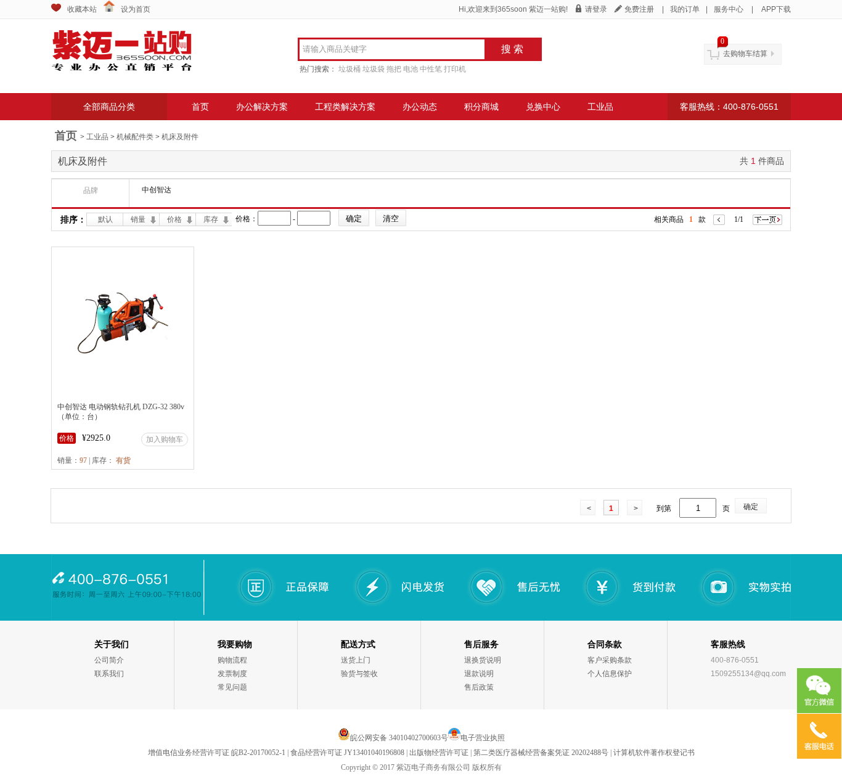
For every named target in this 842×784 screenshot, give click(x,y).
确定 (750, 506)
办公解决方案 (262, 107)
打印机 (455, 69)
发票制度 (232, 673)
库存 (210, 219)
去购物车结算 (745, 53)
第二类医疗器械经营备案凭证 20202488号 (540, 752)
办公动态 (420, 107)
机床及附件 (179, 137)
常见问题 (232, 687)
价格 (174, 219)
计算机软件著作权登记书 (654, 752)
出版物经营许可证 (438, 752)
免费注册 (639, 9)
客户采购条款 (609, 660)
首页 (200, 107)
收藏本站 (82, 9)
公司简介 (109, 660)
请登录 (596, 9)
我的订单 (685, 9)
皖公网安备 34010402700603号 (399, 737)
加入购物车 (164, 439)
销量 (138, 219)
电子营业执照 (482, 737)
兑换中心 (543, 107)
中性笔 (431, 69)
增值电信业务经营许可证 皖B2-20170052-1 (216, 752)
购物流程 (232, 660)
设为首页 (135, 9)
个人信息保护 (609, 673)
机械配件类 (134, 137)
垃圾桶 (349, 69)
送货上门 (355, 660)
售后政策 (479, 687)
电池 (410, 69)
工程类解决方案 (345, 107)
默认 (105, 219)
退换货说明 (482, 660)
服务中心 (728, 9)
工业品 (600, 107)
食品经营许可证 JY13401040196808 (347, 752)
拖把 (393, 69)
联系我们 (109, 673)
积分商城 (481, 107)
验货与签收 (359, 673)
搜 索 (512, 49)
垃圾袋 (373, 69)
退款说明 (479, 673)
